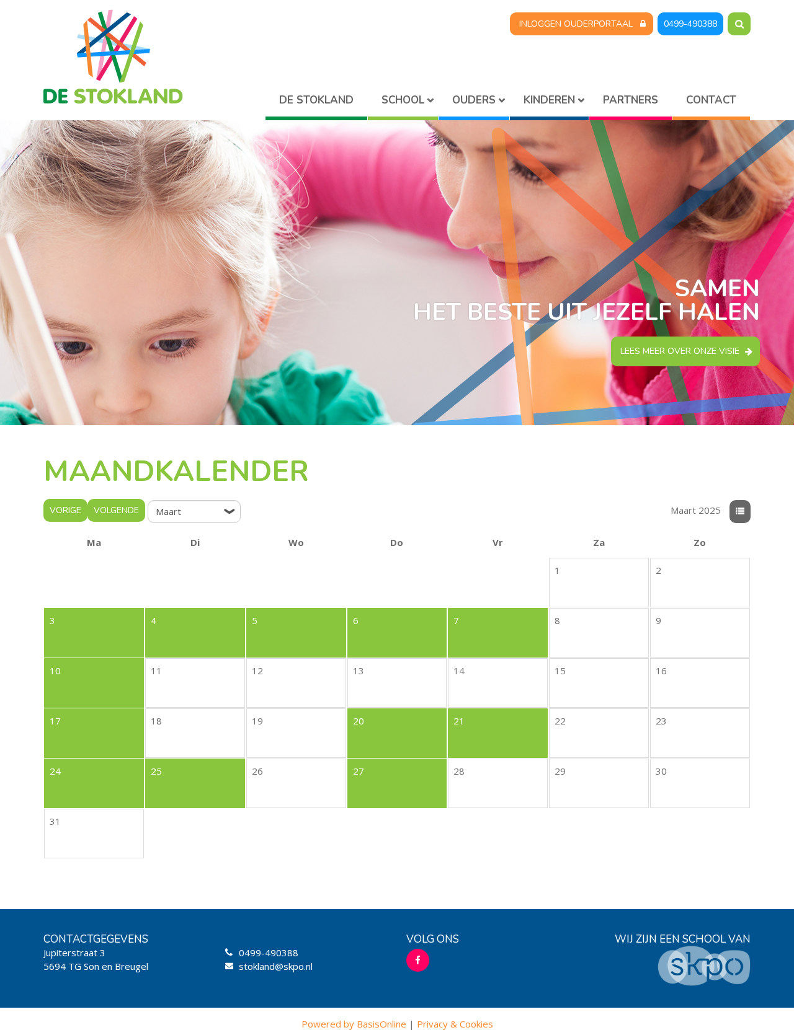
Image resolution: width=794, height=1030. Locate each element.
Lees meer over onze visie (679, 351)
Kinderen (549, 100)
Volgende (116, 510)
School (402, 100)
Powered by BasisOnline (353, 1024)
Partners (630, 100)
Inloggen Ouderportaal (576, 24)
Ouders (474, 100)
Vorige (65, 510)
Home (316, 102)
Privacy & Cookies (455, 1024)
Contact (711, 100)
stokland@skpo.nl (276, 966)
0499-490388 (690, 24)
